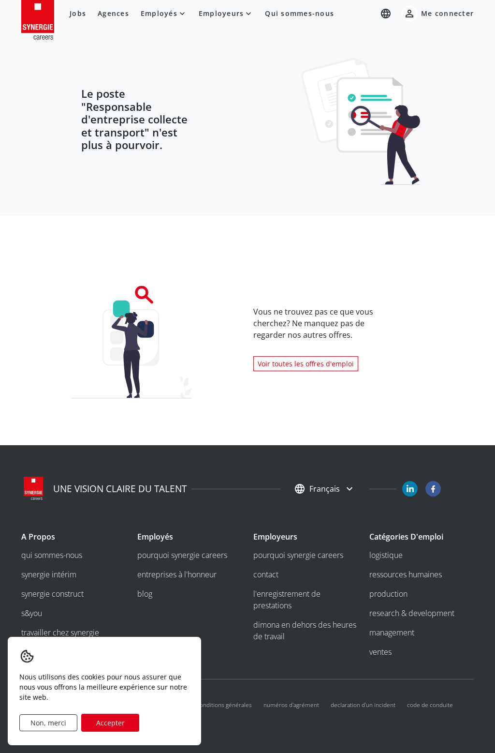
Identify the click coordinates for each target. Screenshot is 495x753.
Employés (159, 13)
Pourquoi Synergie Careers (182, 555)
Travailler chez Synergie (60, 632)
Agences (113, 13)
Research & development (411, 613)
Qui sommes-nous (299, 13)
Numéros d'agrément (291, 705)
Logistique (386, 555)
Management (391, 632)
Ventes (380, 652)
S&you (31, 613)
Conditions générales (224, 705)
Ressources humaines (405, 574)
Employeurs (221, 13)
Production (388, 593)
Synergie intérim (48, 574)
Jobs (78, 13)
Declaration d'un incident (363, 705)
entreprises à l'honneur (177, 574)
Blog (144, 593)
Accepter (110, 722)
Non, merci (48, 722)
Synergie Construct (52, 593)
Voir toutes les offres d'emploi (306, 363)
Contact (265, 574)
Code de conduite (430, 705)
